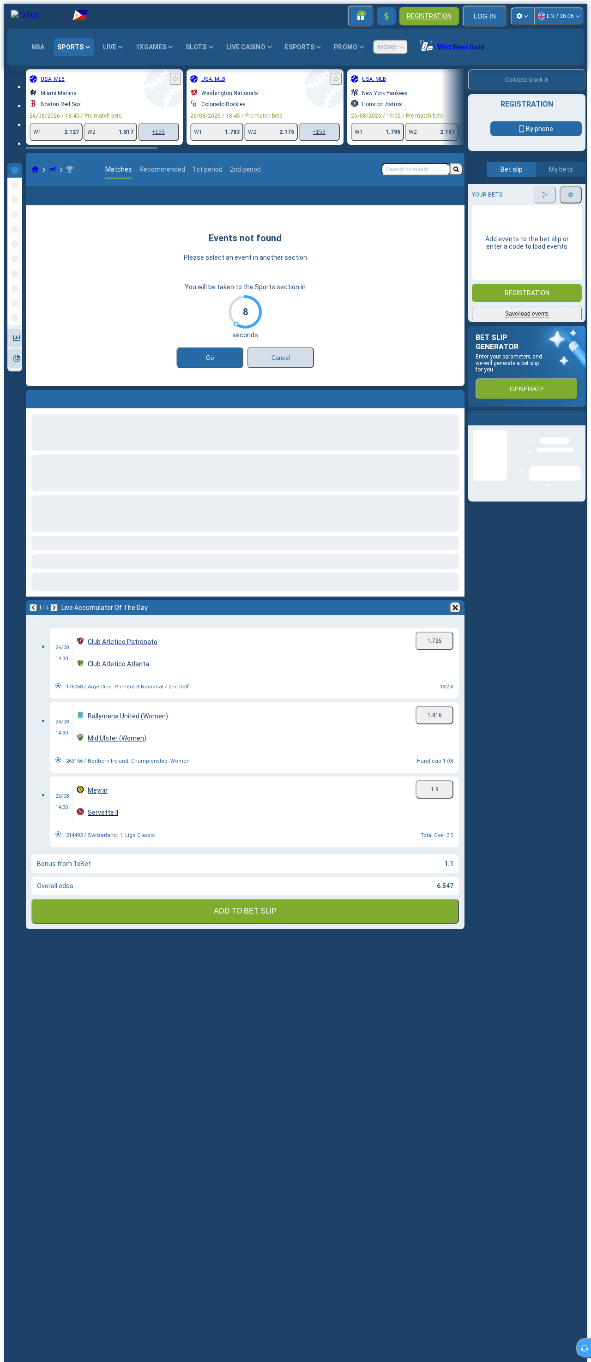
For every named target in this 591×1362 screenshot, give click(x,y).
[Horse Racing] (52, 169)
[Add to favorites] (175, 79)
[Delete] (455, 607)
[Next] (54, 607)
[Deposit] (386, 16)
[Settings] (522, 16)
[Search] (456, 169)
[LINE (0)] (35, 169)
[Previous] (33, 607)
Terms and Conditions (531, 217)
